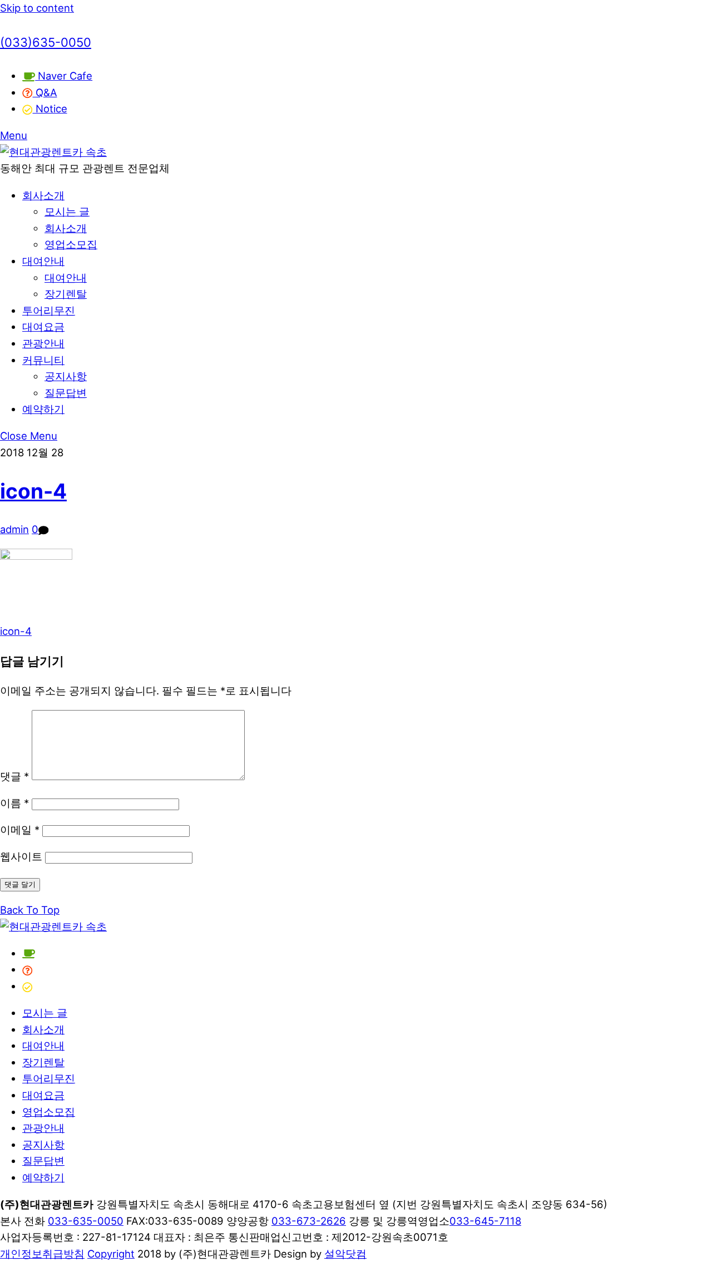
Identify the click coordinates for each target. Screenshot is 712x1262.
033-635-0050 (85, 1221)
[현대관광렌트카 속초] (53, 152)
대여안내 (43, 261)
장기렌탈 (65, 294)
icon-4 (33, 491)
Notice (50, 108)
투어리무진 (48, 310)
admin (14, 529)
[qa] (27, 969)
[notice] (27, 986)
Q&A (45, 92)
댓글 (14, 776)
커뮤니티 (43, 360)
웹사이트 (21, 856)
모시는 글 (67, 211)
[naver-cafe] (28, 953)
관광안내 (43, 343)
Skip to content (37, 8)
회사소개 (43, 195)
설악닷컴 (345, 1254)
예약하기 (43, 409)
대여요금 (43, 327)
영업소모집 (70, 244)
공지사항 (65, 376)
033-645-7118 (485, 1221)
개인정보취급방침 (42, 1254)
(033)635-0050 (45, 42)
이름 (14, 803)
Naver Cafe (63, 76)
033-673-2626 (308, 1221)
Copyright (111, 1254)
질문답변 (65, 393)
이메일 (19, 830)
